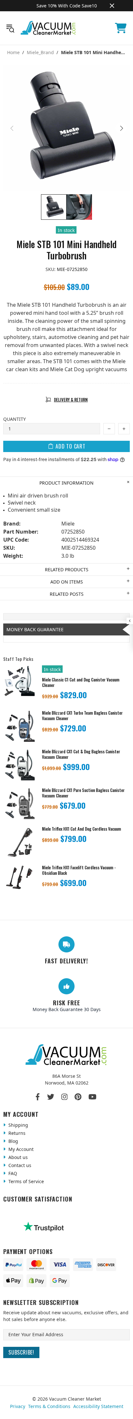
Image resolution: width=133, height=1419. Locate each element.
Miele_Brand (40, 52)
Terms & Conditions (49, 1406)
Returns (16, 1133)
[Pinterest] (78, 1096)
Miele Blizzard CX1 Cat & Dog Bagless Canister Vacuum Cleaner (81, 754)
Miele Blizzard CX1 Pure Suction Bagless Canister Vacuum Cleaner (83, 792)
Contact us (19, 1165)
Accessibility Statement (98, 1406)
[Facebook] (38, 1096)
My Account (20, 1149)
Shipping (17, 1125)
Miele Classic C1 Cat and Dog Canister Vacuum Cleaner (80, 682)
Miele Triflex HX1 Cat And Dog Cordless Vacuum (81, 829)
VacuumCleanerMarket (48, 28)
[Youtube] (92, 1096)
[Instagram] (64, 1096)
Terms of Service (25, 1181)
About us (17, 1157)
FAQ (12, 1173)
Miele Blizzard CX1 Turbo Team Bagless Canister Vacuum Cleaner (82, 715)
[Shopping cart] (121, 28)
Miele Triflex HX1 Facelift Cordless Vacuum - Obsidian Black (79, 870)
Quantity (14, 419)
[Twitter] (50, 1096)
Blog (12, 1141)
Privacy (17, 1406)
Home (13, 52)
